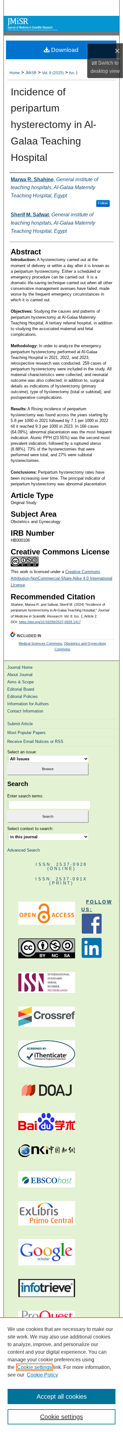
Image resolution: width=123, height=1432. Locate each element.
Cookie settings (34, 1367)
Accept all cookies (62, 1396)
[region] (61, 1374)
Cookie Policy (42, 1375)
